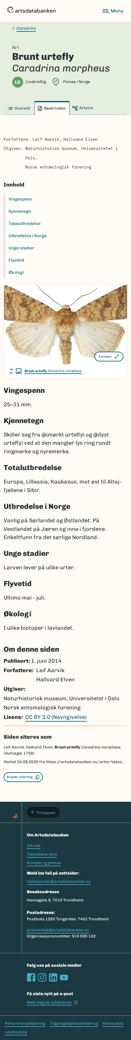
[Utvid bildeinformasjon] (15, 371)
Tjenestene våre (42, 854)
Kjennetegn (20, 211)
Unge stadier (21, 248)
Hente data (113, 1023)
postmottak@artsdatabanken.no (58, 930)
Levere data (16, 1032)
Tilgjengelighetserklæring (74, 1023)
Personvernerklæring (25, 1023)
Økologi (16, 272)
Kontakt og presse (44, 863)
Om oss (34, 845)
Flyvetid (16, 260)
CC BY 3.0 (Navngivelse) (56, 717)
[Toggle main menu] (112, 11)
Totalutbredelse (25, 223)
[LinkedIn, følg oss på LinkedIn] (53, 977)
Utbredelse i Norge (28, 235)
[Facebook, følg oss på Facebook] (31, 977)
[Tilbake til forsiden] (31, 11)
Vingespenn (20, 199)
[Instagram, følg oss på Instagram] (42, 977)
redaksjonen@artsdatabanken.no (59, 881)
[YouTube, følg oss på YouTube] (64, 977)
